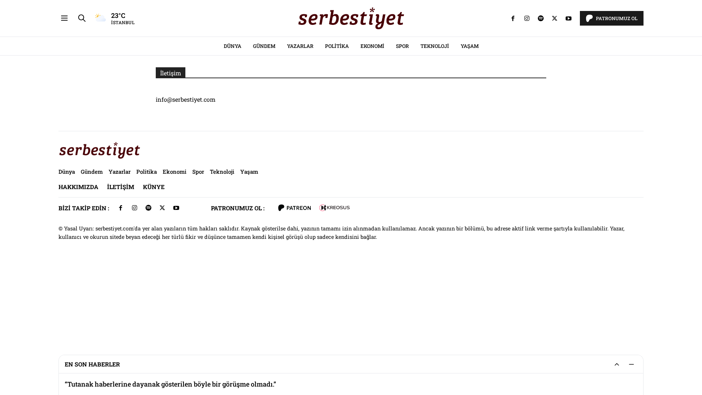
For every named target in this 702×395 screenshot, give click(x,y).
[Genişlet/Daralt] (617, 364)
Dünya (232, 46)
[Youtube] (568, 18)
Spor (402, 46)
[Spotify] (540, 18)
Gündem (264, 46)
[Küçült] (631, 364)
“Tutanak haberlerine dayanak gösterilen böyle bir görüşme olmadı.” (170, 384)
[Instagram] (526, 18)
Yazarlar (300, 46)
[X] (554, 18)
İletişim (120, 187)
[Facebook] (512, 18)
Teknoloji (434, 46)
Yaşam (470, 46)
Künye (154, 187)
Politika (337, 46)
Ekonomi (372, 46)
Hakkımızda (78, 187)
